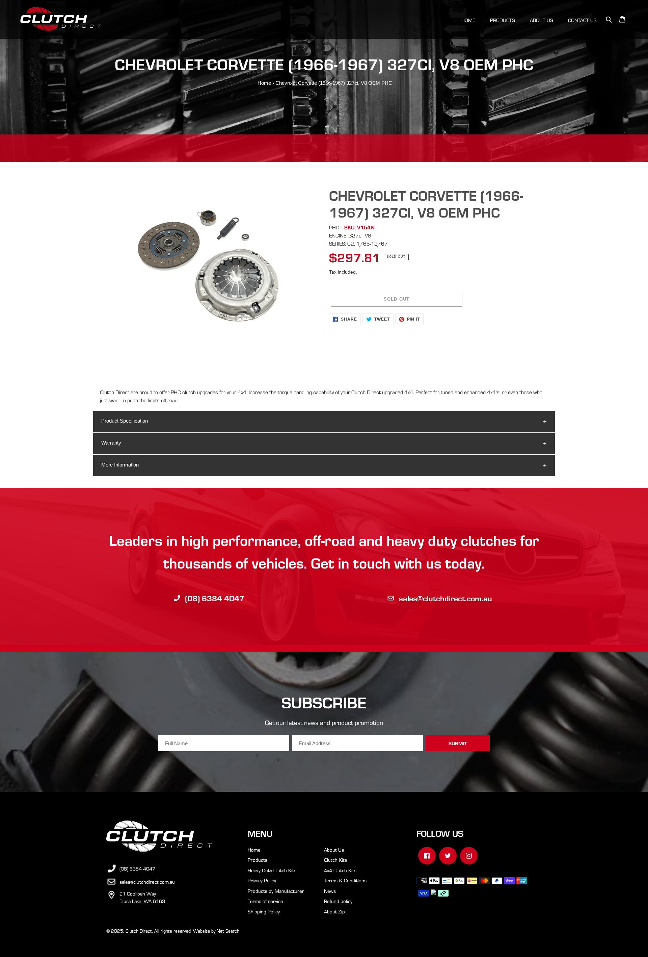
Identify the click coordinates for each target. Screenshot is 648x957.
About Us (334, 849)
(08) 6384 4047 (214, 598)
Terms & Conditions (345, 880)
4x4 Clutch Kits (340, 870)
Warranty (111, 443)
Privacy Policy (262, 880)
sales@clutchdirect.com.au (445, 598)
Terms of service (265, 901)
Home (264, 83)
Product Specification (124, 421)
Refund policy (338, 901)
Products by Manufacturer (276, 890)
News (330, 890)
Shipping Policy (264, 911)
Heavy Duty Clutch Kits (272, 870)
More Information (120, 465)
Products (257, 859)
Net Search (228, 931)
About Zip (334, 911)
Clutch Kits (335, 859)
